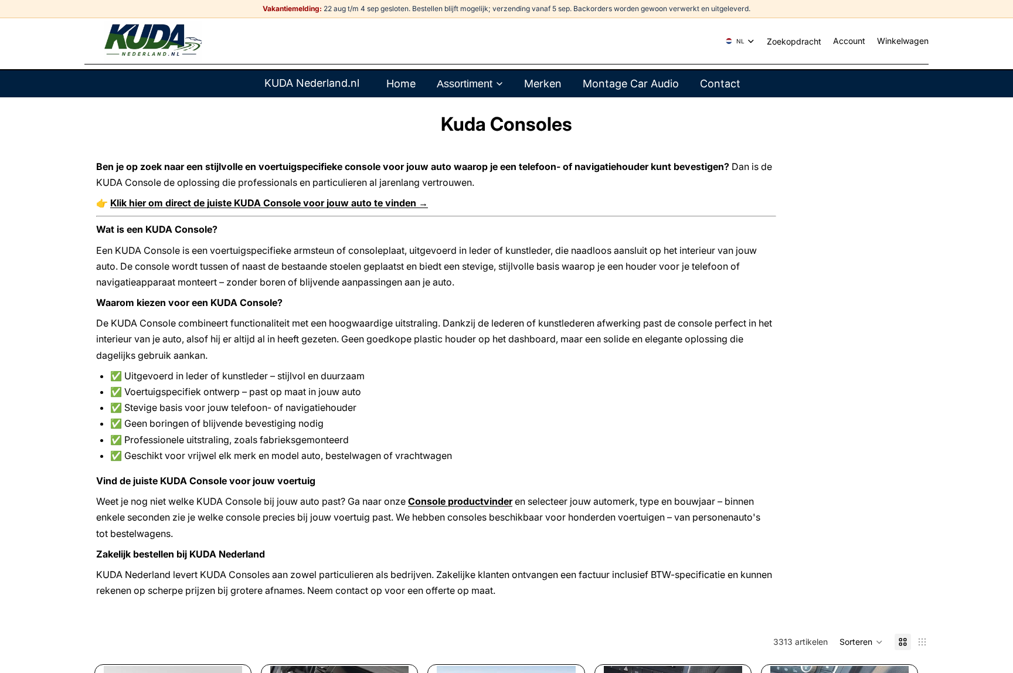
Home (401, 83)
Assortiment (464, 84)
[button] (861, 642)
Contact (720, 83)
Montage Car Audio (631, 83)
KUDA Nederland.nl (311, 83)
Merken (543, 83)
